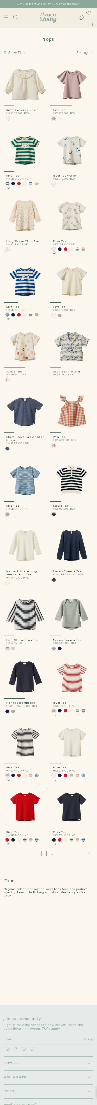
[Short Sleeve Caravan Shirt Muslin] (25, 411)
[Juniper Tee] (25, 346)
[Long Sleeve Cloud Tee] (25, 215)
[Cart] (90, 24)
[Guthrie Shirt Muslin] (71, 346)
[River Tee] (25, 150)
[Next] (74, 854)
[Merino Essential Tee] (71, 545)
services (11, 1063)
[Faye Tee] (71, 84)
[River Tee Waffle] (71, 150)
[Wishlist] (88, 13)
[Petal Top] (71, 411)
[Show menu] (5, 17)
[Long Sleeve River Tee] (25, 614)
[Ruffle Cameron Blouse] (25, 84)
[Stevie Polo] (71, 480)
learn (9, 1091)
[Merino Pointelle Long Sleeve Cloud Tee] (25, 545)
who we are (15, 1077)
